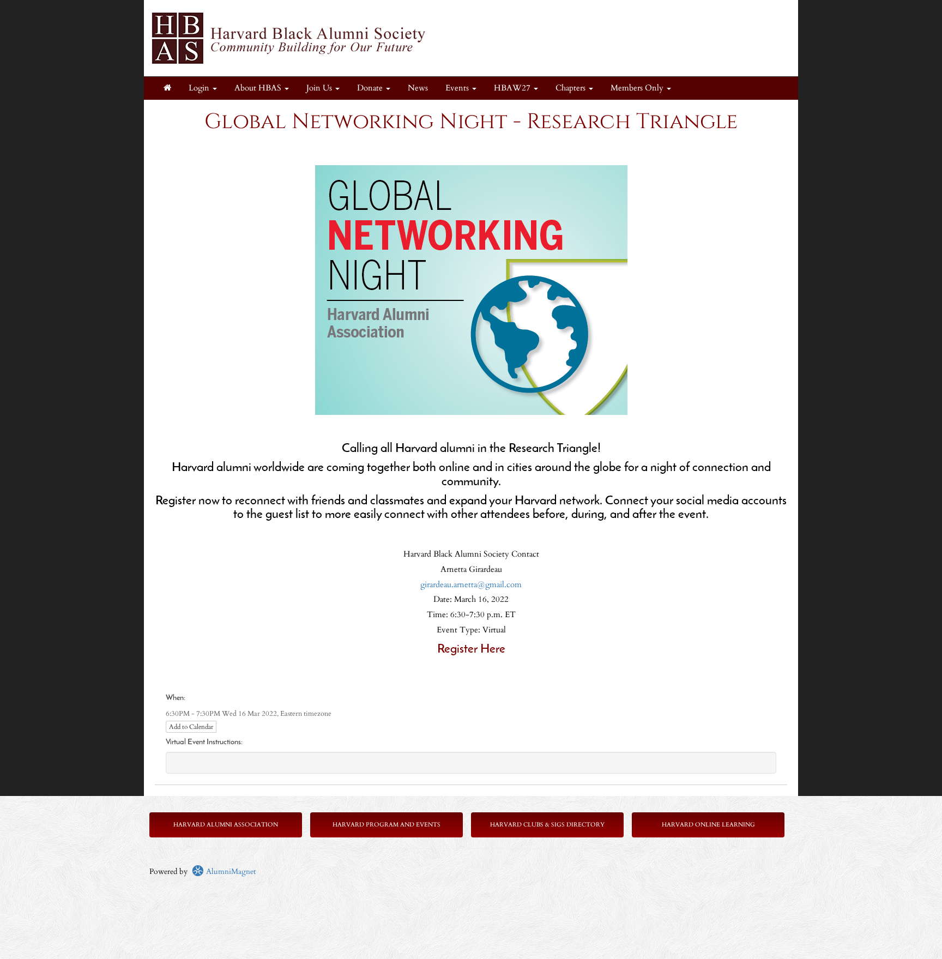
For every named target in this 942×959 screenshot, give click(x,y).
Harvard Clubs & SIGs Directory (547, 825)
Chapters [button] (571, 88)
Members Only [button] (638, 88)
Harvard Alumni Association (225, 825)
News (418, 88)
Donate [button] (371, 88)
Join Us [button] (320, 88)
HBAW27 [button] (513, 88)
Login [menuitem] (200, 88)
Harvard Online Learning (708, 825)
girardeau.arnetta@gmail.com (471, 584)
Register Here (471, 649)
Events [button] (458, 88)
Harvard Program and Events (386, 825)
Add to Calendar (191, 726)
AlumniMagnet (230, 871)
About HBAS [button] (258, 88)
